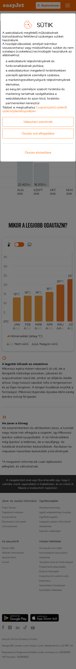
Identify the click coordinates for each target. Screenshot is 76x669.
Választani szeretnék (38, 122)
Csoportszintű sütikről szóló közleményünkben (34, 109)
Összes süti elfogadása (38, 133)
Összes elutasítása (38, 152)
